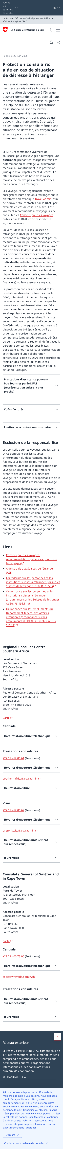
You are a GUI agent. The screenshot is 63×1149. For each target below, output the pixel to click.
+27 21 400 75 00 (13, 956)
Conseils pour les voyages (36, 215)
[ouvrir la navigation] (58, 29)
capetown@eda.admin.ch (19, 977)
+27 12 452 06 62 (13, 810)
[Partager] (58, 42)
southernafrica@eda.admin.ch (22, 778)
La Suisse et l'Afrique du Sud (27, 29)
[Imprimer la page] (51, 42)
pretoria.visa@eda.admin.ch (20, 830)
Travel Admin (43, 199)
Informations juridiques (22, 1127)
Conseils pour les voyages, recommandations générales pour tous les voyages (31, 559)
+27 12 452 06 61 (13, 758)
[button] (57, 1036)
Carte (6, 718)
